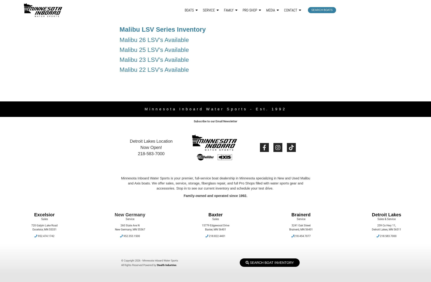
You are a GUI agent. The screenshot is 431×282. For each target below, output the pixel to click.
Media (270, 10)
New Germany (130, 214)
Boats (189, 10)
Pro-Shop (250, 10)
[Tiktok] (291, 147)
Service (209, 10)
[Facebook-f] (264, 147)
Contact (290, 10)
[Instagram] (277, 147)
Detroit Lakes (386, 214)
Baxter (215, 214)
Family (229, 10)
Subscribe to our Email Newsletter (215, 121)
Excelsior (44, 214)
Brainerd (301, 214)
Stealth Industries (166, 265)
